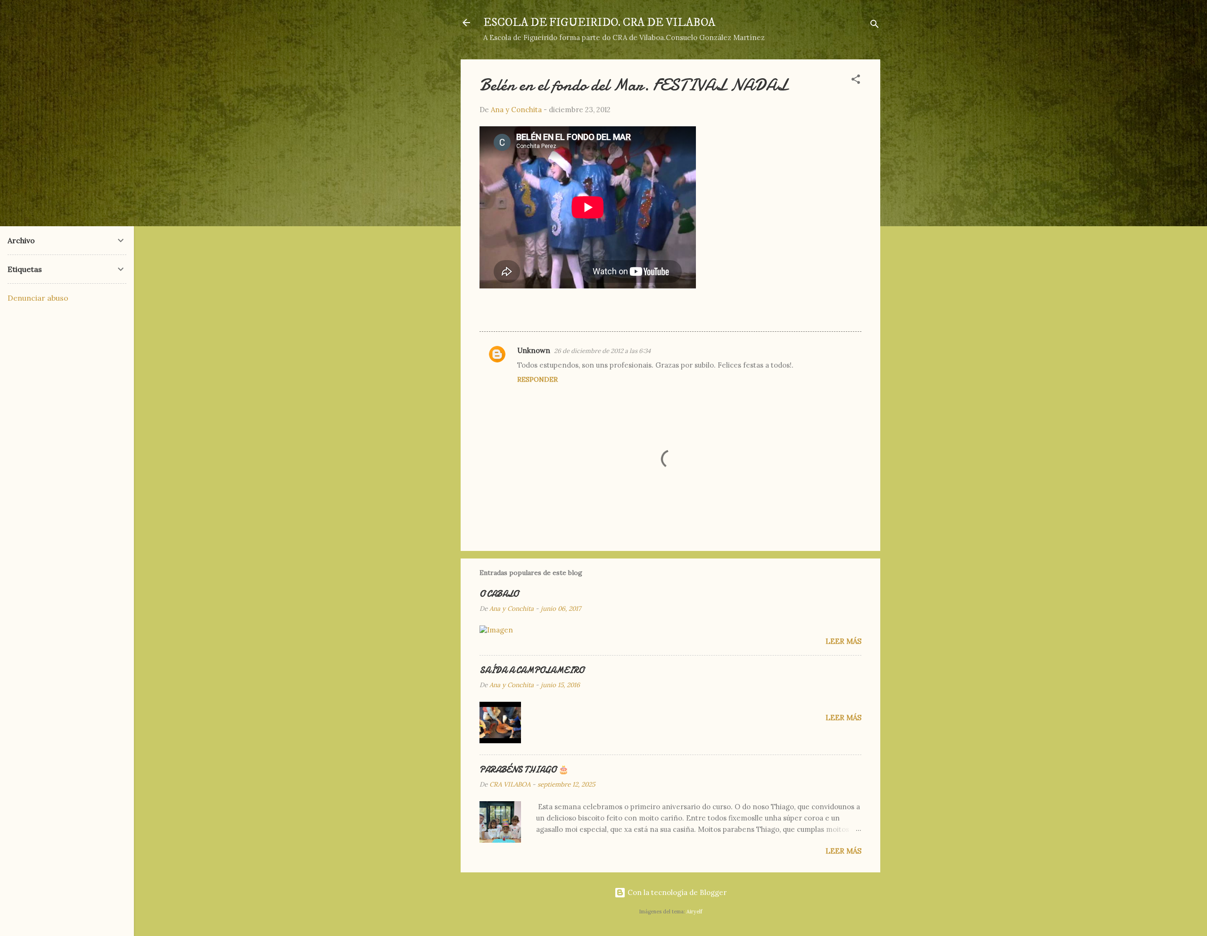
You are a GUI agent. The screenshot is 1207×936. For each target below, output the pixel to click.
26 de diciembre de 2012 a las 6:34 (602, 351)
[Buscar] (874, 25)
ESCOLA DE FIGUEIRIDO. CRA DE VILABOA (599, 23)
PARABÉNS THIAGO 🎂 (524, 770)
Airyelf (694, 911)
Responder (537, 379)
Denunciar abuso (38, 298)
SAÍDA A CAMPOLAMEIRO (531, 670)
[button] (855, 81)
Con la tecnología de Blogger (676, 892)
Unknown (533, 350)
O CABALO (499, 594)
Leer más (843, 641)
